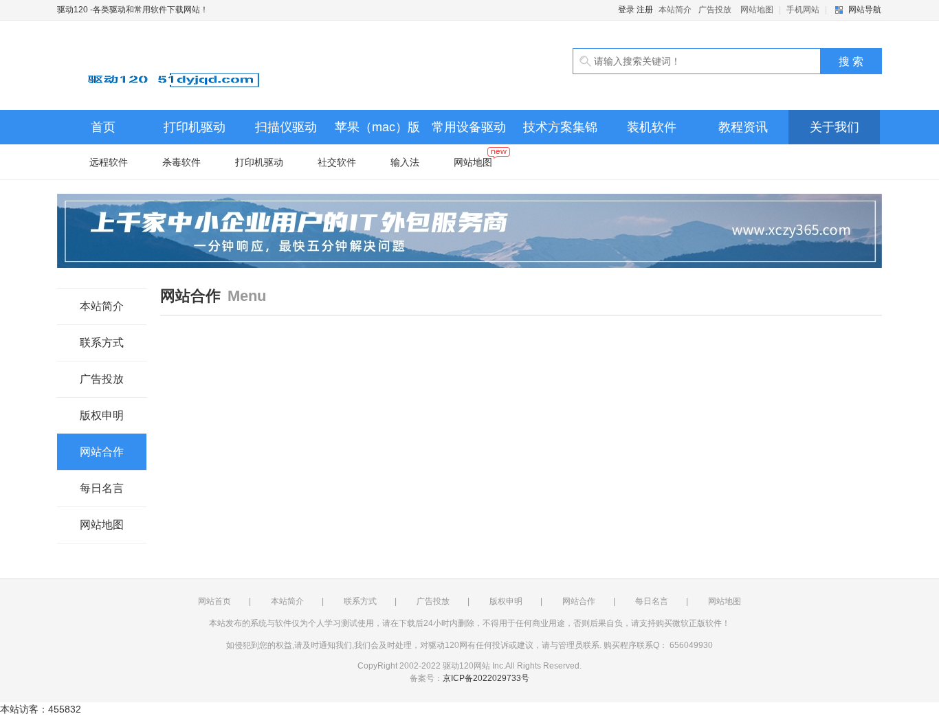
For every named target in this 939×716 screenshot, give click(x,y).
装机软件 (651, 127)
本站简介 (675, 9)
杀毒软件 (181, 162)
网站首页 (214, 601)
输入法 (404, 162)
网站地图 (756, 9)
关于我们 (834, 127)
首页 (103, 127)
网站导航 (864, 9)
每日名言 (102, 488)
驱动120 (215, 65)
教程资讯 (743, 127)
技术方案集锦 (560, 127)
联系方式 (102, 342)
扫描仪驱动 (286, 127)
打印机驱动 (194, 127)
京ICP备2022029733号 (486, 678)
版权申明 (102, 415)
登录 (626, 9)
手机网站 (802, 9)
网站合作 (102, 452)
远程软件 (108, 162)
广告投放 (714, 9)
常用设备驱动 (469, 127)
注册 (645, 9)
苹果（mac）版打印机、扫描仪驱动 (377, 132)
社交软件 (337, 162)
